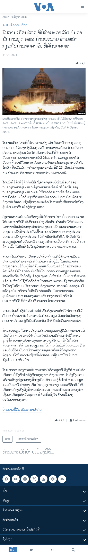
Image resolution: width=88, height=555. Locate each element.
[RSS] (43, 479)
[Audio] (52, 550)
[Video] (31, 550)
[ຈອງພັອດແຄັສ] (62, 479)
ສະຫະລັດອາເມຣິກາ (14, 25)
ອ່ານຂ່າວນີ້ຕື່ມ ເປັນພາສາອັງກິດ (22, 410)
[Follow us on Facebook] (6, 479)
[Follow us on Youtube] (15, 479)
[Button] (81, 63)
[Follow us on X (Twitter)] (34, 479)
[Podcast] (53, 479)
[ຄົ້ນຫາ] (73, 550)
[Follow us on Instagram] (25, 479)
